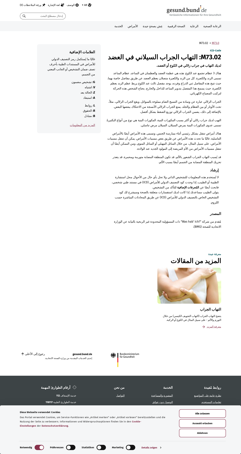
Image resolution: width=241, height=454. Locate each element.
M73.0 (215, 43)
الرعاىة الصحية (212, 26)
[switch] (70, 447)
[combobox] (47, 16)
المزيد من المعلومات (82, 125)
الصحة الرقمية (176, 26)
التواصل (120, 395)
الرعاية (194, 26)
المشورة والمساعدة (162, 395)
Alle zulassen (202, 413)
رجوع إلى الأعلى (34, 354)
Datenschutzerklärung (55, 425)
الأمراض (133, 26)
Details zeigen (149, 447)
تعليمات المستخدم (211, 402)
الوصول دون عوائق (162, 402)
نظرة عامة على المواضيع (207, 395)
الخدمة (118, 26)
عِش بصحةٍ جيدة (153, 26)
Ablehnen (202, 433)
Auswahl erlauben (202, 423)
